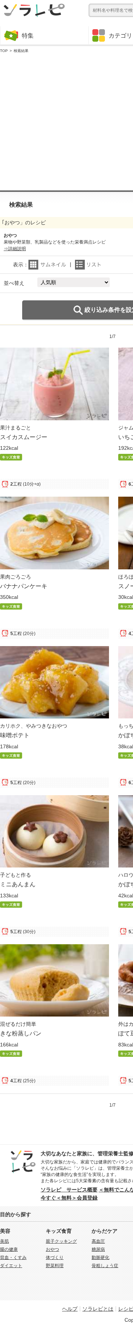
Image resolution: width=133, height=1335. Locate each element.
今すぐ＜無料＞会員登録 (69, 1198)
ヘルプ (70, 1309)
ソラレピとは (97, 1309)
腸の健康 (9, 1249)
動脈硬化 (100, 1257)
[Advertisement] (66, 122)
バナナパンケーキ (23, 586)
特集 (28, 35)
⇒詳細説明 (15, 248)
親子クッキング (61, 1241)
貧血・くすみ (13, 1257)
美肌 (4, 1241)
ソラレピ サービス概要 (69, 1190)
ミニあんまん (17, 884)
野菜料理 (55, 1265)
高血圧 (98, 1241)
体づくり (55, 1257)
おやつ (52, 1249)
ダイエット (11, 1265)
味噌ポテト (15, 735)
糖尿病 (98, 1249)
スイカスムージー (23, 437)
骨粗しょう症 (105, 1265)
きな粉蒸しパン (20, 1033)
